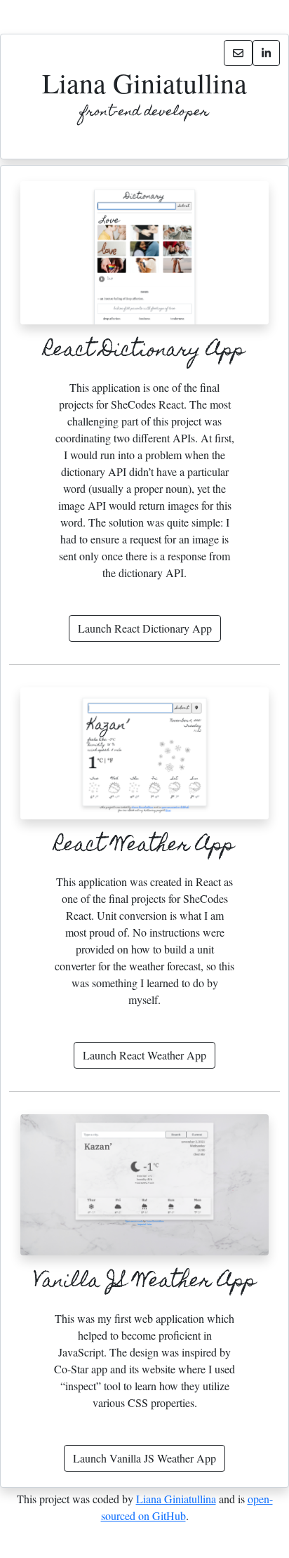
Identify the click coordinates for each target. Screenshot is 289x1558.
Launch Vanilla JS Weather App (144, 1458)
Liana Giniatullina (176, 1498)
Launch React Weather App (144, 1055)
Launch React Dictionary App (145, 628)
